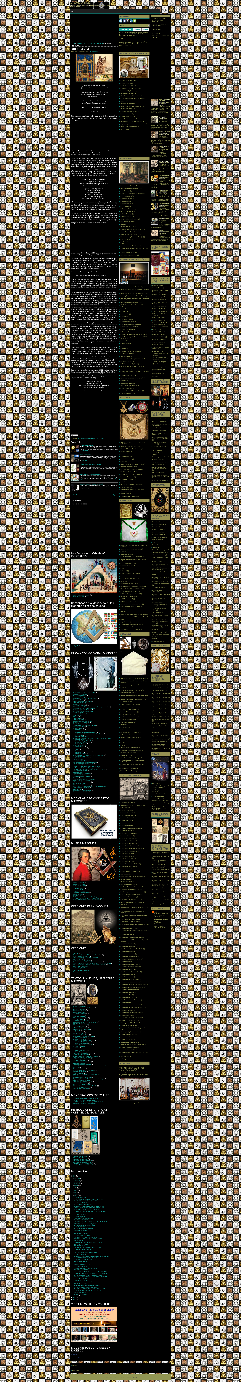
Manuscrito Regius (157, 904)
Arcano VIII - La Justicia (158, 311)
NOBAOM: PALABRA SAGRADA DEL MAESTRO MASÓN (164, 133)
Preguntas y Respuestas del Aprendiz (130, 750)
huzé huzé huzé (77, 789)
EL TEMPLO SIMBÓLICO (80, 1294)
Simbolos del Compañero (127, 627)
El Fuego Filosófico (78, 1019)
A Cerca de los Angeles (79, 1006)
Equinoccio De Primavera (159, 430)
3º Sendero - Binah (157, 527)
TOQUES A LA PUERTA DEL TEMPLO (83, 1230)
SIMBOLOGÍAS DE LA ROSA (164, 147)
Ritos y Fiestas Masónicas (80, 1076)
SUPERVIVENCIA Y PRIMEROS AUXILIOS (159, 926)
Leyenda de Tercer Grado (127, 477)
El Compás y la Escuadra (127, 813)
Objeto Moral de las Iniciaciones (81, 776)
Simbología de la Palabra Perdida (129, 1023)
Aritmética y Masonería (79, 1009)
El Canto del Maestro (78, 887)
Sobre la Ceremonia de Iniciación (82, 1084)
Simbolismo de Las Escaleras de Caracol (131, 624)
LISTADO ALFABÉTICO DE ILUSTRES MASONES (85, 1099)
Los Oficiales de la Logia (127, 375)
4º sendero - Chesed (157, 529)
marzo (76, 1194)
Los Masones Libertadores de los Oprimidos (85, 768)
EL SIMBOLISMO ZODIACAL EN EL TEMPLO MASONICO (88, 1101)
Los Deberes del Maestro (127, 479)
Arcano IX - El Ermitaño (158, 299)
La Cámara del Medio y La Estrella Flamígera (132, 588)
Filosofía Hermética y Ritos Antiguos (130, 96)
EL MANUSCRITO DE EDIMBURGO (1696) (85, 1259)
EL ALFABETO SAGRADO (81, 1278)
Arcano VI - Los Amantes (159, 306)
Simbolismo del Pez (125, 1002)
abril (75, 1192)
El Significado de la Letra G (127, 838)
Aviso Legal (75, 1370)
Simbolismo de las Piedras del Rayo (82, 1081)
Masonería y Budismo (79, 1063)
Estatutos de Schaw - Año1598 (160, 880)
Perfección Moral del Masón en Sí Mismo (84, 779)
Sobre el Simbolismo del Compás (129, 1042)
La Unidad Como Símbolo (80, 1050)
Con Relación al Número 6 (159, 690)
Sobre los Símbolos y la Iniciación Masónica (85, 1086)
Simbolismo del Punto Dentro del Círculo (131, 1005)
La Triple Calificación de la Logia (129, 219)
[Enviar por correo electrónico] (72, 435)
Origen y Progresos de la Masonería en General (133, 124)
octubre (76, 1182)
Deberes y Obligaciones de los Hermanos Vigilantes (134, 289)
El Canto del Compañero (79, 885)
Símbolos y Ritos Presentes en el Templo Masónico (134, 248)
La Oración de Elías (157, 602)
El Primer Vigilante (125, 343)
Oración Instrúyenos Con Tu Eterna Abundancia (85, 957)
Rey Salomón (124, 129)
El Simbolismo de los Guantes (128, 851)
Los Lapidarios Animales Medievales (130, 894)
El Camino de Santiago (126, 810)
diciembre (77, 1178)
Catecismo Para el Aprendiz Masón (82, 1160)
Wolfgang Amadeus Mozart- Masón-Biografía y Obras (87, 898)
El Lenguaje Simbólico (126, 818)
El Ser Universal (77, 715)
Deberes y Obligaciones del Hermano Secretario (133, 293)
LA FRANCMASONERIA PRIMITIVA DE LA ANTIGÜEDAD (89, 1232)
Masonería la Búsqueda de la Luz (82, 1061)
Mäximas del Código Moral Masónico (83, 775)
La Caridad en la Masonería (80, 731)
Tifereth (154, 629)
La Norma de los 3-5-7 (126, 216)
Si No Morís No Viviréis (79, 783)
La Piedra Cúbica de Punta (127, 601)
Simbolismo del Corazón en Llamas (130, 982)
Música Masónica (78, 894)
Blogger (140, 1103)
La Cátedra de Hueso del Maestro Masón (131, 469)
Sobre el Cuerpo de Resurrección (82, 785)
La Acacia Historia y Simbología (129, 871)
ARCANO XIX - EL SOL (80, 1246)
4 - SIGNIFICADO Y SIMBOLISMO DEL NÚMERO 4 (87, 1209)
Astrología (155, 783)
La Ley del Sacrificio (125, 874)
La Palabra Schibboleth (126, 599)
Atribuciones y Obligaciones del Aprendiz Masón (133, 678)
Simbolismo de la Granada (127, 954)
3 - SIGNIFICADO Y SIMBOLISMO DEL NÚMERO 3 (164, 205)
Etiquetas (137, 29)
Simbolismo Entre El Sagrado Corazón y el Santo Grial (134, 930)
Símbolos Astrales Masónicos (128, 1047)
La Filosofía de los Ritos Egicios (81, 1042)
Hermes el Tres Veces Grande (81, 1035)
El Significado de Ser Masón (80, 1023)
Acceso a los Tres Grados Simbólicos (130, 286)
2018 (74, 1177)
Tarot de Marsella (157, 373)
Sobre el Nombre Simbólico (80, 1083)
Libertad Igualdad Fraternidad (81, 1054)
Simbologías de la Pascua (127, 1037)
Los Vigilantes (124, 380)
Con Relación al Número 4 (159, 688)
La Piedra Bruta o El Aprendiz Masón (130, 737)
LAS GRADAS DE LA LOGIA (81, 1244)
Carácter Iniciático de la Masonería (82, 701)
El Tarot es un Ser (156, 351)
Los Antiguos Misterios (126, 116)
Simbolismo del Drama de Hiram (129, 496)
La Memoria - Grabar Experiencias (82, 742)
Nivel (121, 482)
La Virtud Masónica (78, 752)
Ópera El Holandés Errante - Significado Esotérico (86, 899)
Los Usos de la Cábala (158, 619)
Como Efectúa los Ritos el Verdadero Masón (132, 805)
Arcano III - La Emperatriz (159, 294)
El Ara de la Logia (125, 191)
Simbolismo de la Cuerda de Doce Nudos (131, 949)
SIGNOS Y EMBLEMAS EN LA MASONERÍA (164, 232)
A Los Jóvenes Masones (79, 695)
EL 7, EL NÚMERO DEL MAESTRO (83, 1204)
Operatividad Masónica (79, 1069)
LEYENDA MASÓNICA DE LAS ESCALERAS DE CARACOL (89, 1208)
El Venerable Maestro (126, 353)
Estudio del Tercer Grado (127, 93)
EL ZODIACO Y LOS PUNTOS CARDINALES (85, 1201)
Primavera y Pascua (78, 1073)
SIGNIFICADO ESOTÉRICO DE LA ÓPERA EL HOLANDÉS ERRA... (91, 1277)
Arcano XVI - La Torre (158, 334)
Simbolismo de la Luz (126, 961)
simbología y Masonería (127, 1059)
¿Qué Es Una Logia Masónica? (128, 255)
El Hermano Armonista (79, 888)
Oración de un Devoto (79, 967)
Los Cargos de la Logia (126, 226)
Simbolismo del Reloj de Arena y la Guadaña (132, 1007)
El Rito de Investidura (126, 707)
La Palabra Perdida (125, 879)
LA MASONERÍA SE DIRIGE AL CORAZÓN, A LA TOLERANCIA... (91, 1273)
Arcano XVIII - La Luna (158, 339)
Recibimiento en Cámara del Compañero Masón (133, 616)
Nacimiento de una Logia (127, 383)
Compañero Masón (125, 554)
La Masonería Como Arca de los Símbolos (131, 876)
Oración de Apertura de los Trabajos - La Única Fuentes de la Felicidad (92, 963)
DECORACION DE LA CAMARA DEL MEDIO (85, 1213)
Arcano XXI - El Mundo (158, 344)
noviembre (77, 1180)
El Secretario (123, 346)
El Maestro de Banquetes (127, 329)
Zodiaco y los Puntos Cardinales (81, 1087)
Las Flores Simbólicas (126, 881)
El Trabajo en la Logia (79, 719)
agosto (76, 1185)
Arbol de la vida (156, 539)
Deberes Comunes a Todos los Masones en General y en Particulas (91, 707)
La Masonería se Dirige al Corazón (82, 741)
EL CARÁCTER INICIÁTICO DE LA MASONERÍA (91, 484)
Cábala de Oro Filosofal (158, 555)
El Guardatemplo (125, 316)
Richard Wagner (77, 895)
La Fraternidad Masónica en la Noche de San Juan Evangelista (160, 437)
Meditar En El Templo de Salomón (82, 773)
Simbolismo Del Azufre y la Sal (81, 1080)
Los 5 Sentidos (77, 765)
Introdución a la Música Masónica (82, 890)
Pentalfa (122, 904)
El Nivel (122, 568)
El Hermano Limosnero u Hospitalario (130, 324)
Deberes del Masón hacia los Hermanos (84, 708)
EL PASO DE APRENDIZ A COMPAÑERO (84, 1225)
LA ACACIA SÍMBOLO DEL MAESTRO (84, 1218)
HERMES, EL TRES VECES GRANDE (83, 1249)
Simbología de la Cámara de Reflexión (130, 1020)
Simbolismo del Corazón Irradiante (129, 979)
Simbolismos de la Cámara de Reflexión (131, 1012)
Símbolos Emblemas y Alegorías (129, 1049)
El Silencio (76, 717)
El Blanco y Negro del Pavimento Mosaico (131, 193)
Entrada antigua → (113, 495)
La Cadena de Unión (78, 729)
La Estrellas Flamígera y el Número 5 (130, 594)
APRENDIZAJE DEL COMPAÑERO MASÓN (90, 474)
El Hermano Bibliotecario (127, 321)
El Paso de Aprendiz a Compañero (129, 573)
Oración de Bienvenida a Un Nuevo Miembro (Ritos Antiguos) (89, 964)
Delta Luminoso (124, 807)
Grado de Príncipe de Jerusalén (81, 595)
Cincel (122, 551)
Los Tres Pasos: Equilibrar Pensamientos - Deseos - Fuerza (89, 769)
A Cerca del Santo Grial (126, 802)
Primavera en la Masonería (80, 1071)
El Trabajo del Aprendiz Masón (81, 1029)
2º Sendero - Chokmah (158, 524)
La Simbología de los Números (160, 735)
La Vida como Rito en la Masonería (82, 751)
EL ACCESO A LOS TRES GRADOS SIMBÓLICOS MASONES (90, 1289)
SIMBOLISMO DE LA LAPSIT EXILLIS (164, 191)
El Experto (123, 311)
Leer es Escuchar (77, 759)
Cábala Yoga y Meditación (159, 552)
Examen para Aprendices (127, 722)
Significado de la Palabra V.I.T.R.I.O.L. (130, 919)
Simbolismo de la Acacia (127, 943)
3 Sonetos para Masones (80, 694)
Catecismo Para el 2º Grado (80, 1158)
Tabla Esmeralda (124, 1056)
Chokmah (154, 547)
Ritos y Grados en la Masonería (128, 385)
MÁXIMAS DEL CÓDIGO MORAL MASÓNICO (91, 464)
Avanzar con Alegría (78, 700)
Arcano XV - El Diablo (158, 332)
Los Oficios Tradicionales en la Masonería (131, 378)
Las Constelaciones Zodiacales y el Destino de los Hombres (160, 799)
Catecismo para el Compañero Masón (83, 1163)
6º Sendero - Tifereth (157, 534)
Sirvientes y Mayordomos (127, 388)
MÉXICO (75, 646)
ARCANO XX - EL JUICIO (80, 1240)
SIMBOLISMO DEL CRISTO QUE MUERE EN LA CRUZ (160, 32)
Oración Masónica (78, 959)
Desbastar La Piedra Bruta (127, 692)
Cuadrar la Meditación (79, 704)
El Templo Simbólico (126, 203)
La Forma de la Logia (126, 214)
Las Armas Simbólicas (79, 1052)
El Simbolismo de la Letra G (80, 1025)
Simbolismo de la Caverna (127, 946)
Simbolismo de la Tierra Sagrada (129, 969)
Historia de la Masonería (127, 103)
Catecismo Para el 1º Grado (80, 1156)
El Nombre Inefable (125, 820)
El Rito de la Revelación (126, 835)
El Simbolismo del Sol (79, 1026)
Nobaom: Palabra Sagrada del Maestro (131, 484)
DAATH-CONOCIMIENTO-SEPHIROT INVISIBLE (86, 1252)
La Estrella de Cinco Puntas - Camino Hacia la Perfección (88, 734)
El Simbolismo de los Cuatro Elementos (131, 848)
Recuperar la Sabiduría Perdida (81, 780)
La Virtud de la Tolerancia (80, 753)
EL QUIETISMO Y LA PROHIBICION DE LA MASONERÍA (88, 1275)
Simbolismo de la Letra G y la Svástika (130, 959)
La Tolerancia (76, 749)
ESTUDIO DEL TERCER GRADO (82, 1202)
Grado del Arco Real (78, 596)
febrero (76, 1196)
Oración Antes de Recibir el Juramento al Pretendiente (87, 955)
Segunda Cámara (125, 622)
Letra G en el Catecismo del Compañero (83, 1165)
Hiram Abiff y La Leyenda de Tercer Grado (131, 464)
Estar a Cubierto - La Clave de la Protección (84, 725)
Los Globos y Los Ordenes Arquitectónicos (132, 892)
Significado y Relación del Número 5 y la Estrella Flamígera (88, 1078)
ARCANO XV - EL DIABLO (81, 1292)
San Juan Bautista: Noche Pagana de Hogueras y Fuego (160, 467)
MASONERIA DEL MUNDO (80, 3)
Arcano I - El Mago (157, 288)
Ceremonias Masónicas (79, 702)
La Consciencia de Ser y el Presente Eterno (84, 732)
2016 (74, 1299)
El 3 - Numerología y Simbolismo (161, 705)
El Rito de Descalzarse (126, 825)
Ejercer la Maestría (125, 451)
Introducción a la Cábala (158, 572)
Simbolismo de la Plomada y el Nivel (130, 966)
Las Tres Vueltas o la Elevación (81, 758)
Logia (122, 224)
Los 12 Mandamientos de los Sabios (83, 763)
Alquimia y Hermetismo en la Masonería (83, 1008)
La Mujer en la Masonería (79, 743)
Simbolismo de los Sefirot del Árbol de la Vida (160, 626)
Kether (154, 574)
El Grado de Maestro (126, 456)
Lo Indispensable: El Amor (80, 760)
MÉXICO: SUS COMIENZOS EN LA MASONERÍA (160, 28)
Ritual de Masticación (126, 239)
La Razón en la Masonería (80, 748)
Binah (153, 542)
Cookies (74, 1365)
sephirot (154, 638)
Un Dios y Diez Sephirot (158, 632)
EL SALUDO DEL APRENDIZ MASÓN (83, 1228)
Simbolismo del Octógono (127, 997)
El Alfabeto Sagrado (157, 561)
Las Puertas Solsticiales (158, 446)
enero (75, 1295)
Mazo (122, 745)
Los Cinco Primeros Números (160, 739)
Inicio (96, 495)
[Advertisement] (94, 28)
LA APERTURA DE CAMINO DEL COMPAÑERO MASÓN (88, 1242)
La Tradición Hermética (79, 1049)
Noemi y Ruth (76, 1067)
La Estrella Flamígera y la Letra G (129, 591)
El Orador (122, 341)
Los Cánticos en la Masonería (81, 892)
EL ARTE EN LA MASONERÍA (81, 1220)
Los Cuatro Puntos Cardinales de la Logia (131, 229)
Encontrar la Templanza (96, 43)
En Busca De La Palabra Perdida (81, 722)
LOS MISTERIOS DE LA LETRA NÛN (83, 1282)
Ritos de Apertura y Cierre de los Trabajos (131, 237)
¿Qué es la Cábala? (157, 641)
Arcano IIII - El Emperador (159, 297)
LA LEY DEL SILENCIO (80, 1254)
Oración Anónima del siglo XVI (81, 956)
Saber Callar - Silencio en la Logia (82, 782)
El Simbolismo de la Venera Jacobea (130, 846)
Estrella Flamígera (125, 206)
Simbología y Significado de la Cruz (130, 1032)
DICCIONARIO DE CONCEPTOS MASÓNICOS (84, 1103)
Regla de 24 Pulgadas (126, 755)
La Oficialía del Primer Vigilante (128, 364)
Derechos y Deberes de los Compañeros (131, 556)
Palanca (122, 611)
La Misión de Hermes (158, 794)
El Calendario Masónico (126, 83)
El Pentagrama (124, 576)
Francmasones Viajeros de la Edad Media (131, 98)
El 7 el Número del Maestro (159, 723)
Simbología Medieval (126, 1015)
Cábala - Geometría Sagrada (159, 550)
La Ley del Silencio (78, 735)
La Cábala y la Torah (157, 587)
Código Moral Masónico (82, 43)
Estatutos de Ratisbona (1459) (160, 876)
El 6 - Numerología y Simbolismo (161, 719)
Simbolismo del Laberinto (127, 992)
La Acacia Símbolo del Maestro (129, 466)
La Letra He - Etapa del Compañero (129, 596)
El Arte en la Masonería (79, 1016)
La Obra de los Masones (79, 745)
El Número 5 (123, 571)
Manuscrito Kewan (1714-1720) (160, 900)
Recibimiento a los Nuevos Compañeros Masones (134, 614)
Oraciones (76, 777)
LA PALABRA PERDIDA (80, 1216)
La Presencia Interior (78, 746)
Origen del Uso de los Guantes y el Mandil (84, 1070)
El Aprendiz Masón (78, 1015)
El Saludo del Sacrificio (126, 714)
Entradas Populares (126, 29)
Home (72, 11)
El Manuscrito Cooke (157, 864)
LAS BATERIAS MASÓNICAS (81, 1266)
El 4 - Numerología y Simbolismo (161, 709)
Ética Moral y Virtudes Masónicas (82, 790)
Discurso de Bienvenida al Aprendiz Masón (132, 699)
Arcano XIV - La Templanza (159, 326)
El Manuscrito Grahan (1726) (159, 869)
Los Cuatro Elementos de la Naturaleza (130, 887)
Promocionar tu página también (78, 1357)
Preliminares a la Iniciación (127, 752)
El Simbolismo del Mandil (127, 853)
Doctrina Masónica (125, 309)
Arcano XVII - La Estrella (158, 337)
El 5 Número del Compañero (128, 563)
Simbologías (74, 1354)
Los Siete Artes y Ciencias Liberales (130, 899)
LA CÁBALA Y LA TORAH (81, 1280)
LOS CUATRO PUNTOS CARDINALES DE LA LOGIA (87, 1247)
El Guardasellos (124, 314)
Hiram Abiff (123, 101)
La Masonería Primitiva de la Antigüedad (131, 106)
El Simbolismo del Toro (126, 861)
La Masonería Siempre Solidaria (81, 739)
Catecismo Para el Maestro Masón (82, 1162)
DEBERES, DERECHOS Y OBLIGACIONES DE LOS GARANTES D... (91, 1211)
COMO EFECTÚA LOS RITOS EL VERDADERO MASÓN (132, 1069)
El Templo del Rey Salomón (80, 1027)
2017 (74, 1297)
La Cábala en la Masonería (80, 1039)
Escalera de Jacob (125, 869)
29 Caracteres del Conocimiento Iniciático (84, 692)
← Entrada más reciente (78, 495)
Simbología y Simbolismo (127, 1034)
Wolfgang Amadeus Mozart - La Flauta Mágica (85, 897)
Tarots (154, 376)
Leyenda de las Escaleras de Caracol (83, 1053)
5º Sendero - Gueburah (158, 532)
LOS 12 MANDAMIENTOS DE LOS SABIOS (85, 1287)
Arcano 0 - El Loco (157, 285)
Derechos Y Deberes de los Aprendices (131, 690)
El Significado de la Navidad (159, 428)
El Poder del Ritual (78, 712)
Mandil (122, 742)
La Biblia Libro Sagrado (79, 1037)
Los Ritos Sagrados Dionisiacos (82, 1059)
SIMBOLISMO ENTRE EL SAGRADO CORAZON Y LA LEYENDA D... (91, 1256)
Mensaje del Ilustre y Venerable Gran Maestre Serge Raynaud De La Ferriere (93, 1066)
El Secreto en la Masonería (80, 714)
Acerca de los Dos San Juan (160, 419)
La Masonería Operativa (79, 736)
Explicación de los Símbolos (128, 583)
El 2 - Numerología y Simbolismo (161, 701)
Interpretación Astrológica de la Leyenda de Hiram (160, 786)
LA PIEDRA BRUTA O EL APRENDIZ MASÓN (85, 1258)
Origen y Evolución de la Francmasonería (131, 121)
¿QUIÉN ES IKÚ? (158, 923)
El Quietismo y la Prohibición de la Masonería (85, 1022)
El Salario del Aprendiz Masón (128, 709)
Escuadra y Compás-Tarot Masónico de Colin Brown (159, 358)
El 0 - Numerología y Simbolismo (161, 693)
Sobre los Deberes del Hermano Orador (131, 391)
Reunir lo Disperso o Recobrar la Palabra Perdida (86, 1074)
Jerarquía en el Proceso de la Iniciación (83, 1036)
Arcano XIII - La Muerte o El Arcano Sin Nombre (159, 323)
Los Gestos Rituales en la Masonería (83, 1057)
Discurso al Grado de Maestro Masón (130, 449)
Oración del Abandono (79, 969)
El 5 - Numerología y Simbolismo (161, 713)
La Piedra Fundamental (79, 1046)
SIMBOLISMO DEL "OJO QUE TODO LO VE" (85, 1223)
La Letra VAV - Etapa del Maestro (129, 471)
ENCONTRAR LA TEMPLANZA (80, 49)
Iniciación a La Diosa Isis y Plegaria (82, 952)
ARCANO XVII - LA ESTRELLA (82, 1270)
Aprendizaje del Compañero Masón (82, 697)
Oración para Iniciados (79, 972)
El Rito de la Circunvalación (127, 833)
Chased (154, 545)
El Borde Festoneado (126, 196)
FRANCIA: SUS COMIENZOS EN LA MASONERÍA (160, 24)
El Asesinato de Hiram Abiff (80, 1018)
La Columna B (124, 727)
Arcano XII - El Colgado (158, 320)
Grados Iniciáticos (125, 356)
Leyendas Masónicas (126, 114)
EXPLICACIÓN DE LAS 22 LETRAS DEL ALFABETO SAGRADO (90, 1271)
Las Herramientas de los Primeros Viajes (131, 740)
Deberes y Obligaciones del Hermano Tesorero (133, 296)
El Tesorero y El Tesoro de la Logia (129, 351)
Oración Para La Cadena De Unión (82, 960)
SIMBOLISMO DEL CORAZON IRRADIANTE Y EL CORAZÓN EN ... (91, 1221)
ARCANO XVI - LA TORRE (80, 1283)
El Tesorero (123, 348)
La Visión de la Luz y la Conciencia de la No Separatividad (88, 755)
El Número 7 (155, 732)
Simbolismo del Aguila (126, 974)
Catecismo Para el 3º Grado (80, 1159)
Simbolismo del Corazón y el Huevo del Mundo (133, 984)
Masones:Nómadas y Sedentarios (82, 1064)
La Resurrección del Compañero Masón (131, 604)
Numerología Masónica (158, 741)
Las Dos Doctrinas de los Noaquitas (130, 111)
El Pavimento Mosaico (126, 198)
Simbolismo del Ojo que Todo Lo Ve (130, 1000)
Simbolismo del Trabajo (126, 1010)
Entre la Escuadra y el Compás (128, 578)
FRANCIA (75, 645)
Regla (122, 619)
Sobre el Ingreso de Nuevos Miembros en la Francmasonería (89, 786)
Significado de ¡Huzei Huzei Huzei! (82, 1077)
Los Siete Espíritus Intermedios (160, 615)
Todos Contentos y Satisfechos (81, 787)
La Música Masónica (78, 891)
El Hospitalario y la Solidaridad (128, 326)
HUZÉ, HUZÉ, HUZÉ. (79, 1227)
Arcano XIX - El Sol (157, 329)
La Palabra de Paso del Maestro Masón (131, 474)
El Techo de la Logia (125, 201)
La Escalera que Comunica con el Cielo (83, 1040)
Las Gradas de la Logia (126, 221)
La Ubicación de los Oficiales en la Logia (131, 366)
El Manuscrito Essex (157, 867)
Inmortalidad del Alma (79, 726)
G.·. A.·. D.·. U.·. (76, 1030)
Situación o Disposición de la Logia (130, 246)
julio (75, 1187)
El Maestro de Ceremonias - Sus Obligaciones (132, 334)
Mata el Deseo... (77, 772)
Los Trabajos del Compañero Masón (130, 606)
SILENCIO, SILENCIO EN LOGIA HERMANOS (85, 1268)
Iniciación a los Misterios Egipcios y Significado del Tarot (160, 362)
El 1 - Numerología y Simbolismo (161, 697)
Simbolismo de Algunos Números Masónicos (158, 744)
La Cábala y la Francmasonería (160, 583)
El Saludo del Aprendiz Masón (128, 712)
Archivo (145, 29)
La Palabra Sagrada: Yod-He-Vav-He (82, 1044)
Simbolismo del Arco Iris (127, 977)
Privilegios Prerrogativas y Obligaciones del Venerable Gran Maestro (132, 490)
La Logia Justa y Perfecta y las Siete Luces (131, 358)
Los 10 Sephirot (156, 612)
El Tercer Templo (77, 718)
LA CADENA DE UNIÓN (85, 455)
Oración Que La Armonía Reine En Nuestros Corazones (88, 962)
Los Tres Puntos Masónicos (80, 770)
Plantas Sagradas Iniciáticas (159, 457)
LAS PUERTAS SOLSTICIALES (82, 1235)
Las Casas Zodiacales (158, 796)
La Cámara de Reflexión (126, 211)
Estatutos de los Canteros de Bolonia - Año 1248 (160, 884)
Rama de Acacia (124, 493)
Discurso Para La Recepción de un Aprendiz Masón (134, 695)
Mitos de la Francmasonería (128, 119)
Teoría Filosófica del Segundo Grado (130, 629)
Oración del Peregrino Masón (81, 970)
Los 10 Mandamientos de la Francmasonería (85, 762)
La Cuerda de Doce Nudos (127, 209)
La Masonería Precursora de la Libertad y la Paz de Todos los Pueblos (92, 738)
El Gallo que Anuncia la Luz (80, 1020)
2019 (74, 1175)
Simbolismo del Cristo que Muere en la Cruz (132, 987)
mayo (75, 1190)
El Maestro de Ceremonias (127, 332)
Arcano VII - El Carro (157, 308)
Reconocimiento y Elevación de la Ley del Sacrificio (134, 907)
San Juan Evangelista (158, 472)
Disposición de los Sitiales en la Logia (130, 188)
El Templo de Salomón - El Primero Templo (131, 88)
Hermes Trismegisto (78, 1033)
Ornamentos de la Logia (126, 232)
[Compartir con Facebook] (77, 435)
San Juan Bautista (157, 464)
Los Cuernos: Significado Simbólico (130, 889)
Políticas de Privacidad (78, 1367)
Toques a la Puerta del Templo (128, 252)
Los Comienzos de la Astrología (161, 803)
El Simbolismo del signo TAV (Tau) (129, 864)
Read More (85, 450)
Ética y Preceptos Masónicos (81, 792)
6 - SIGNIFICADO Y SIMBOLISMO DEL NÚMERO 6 (164, 177)
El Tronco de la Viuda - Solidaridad (82, 721)
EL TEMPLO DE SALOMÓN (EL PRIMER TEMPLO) (87, 1285)
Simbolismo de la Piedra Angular (129, 964)
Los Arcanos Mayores (158, 367)
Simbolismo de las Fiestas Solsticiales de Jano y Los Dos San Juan (160, 476)
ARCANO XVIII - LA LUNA (81, 1261)
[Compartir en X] (75, 435)
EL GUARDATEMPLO (164, 218)
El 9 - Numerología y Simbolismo (161, 726)
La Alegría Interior (77, 728)
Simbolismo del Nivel (126, 994)
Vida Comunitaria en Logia (127, 393)
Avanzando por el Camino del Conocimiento (85, 698)
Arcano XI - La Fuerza (158, 317)
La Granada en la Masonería (80, 1043)
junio (75, 1189)
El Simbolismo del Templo (127, 85)
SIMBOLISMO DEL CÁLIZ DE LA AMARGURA (86, 1237)
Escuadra (123, 461)
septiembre (77, 1183)
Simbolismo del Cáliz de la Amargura (130, 758)
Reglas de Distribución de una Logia (130, 234)
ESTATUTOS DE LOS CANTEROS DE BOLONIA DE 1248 (88, 1199)
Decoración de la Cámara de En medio (130, 186)
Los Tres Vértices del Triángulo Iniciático (131, 902)
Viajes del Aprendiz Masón (127, 771)
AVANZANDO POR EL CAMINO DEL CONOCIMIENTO (88, 1239)
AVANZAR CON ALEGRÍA (86, 445)
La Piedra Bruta (124, 735)
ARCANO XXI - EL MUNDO (81, 1233)
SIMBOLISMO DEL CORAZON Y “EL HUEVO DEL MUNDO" (89, 1206)
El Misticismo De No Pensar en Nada (83, 711)
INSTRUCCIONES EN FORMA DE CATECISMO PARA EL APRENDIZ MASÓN (164, 102)
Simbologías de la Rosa (126, 1039)
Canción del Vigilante (78, 882)
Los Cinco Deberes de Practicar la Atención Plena (86, 766)
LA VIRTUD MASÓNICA (80, 1263)
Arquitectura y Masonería (80, 1010)
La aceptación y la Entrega (80, 756)
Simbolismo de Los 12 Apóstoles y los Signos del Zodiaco (159, 808)
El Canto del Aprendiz (79, 884)
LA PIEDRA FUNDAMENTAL (81, 1197)
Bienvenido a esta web (79, 1012)
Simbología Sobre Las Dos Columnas (130, 1017)
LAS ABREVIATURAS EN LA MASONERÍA (84, 1100)
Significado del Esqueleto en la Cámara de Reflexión (134, 924)
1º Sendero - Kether (157, 522)
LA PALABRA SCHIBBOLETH (163, 117)
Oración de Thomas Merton (80, 966)
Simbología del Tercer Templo (128, 1025)
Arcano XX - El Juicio (157, 342)
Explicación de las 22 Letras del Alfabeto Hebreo (160, 568)
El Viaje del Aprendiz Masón (128, 719)
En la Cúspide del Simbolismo (128, 866)
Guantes (122, 724)
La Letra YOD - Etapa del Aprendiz (129, 732)
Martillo (122, 609)
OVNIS (156, 912)
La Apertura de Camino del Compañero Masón (133, 586)
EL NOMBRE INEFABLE (80, 1214)
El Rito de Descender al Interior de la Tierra (131, 828)
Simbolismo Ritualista (126, 934)
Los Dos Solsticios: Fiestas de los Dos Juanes (85, 1056)
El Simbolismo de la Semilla (127, 843)
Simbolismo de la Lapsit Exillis (128, 956)
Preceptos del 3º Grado (126, 487)
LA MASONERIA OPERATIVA (81, 1251)
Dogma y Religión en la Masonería (82, 709)
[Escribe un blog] (74, 435)
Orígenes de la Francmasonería (128, 126)
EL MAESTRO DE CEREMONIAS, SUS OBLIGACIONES (88, 1290)
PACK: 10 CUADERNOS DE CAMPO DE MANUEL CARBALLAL (161, 915)
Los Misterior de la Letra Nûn (128, 897)
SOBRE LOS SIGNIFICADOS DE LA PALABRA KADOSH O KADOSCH (160, 20)
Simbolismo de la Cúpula (127, 951)
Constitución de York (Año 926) (160, 856)
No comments (94, 51)
